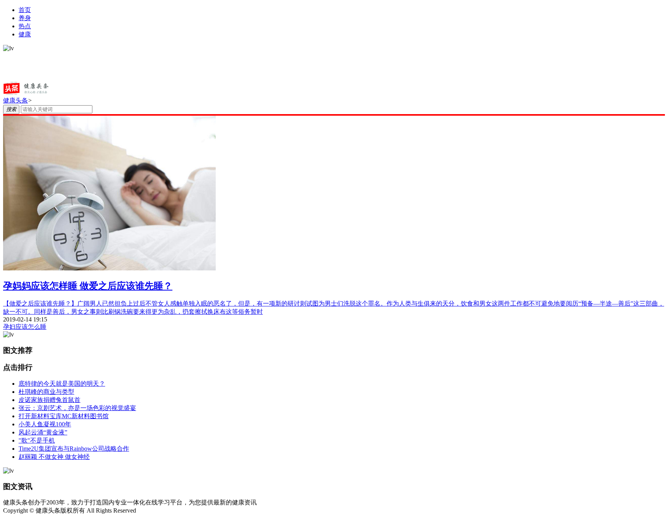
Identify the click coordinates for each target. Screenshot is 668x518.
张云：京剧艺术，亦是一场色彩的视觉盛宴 (77, 408)
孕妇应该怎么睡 (24, 326)
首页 (25, 10)
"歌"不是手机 (37, 440)
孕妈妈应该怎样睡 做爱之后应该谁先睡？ (87, 286)
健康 (25, 34)
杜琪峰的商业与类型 (46, 391)
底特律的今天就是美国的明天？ (62, 383)
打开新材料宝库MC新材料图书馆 (64, 416)
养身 (25, 18)
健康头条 (15, 100)
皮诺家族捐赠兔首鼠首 (49, 400)
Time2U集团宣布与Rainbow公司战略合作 (74, 448)
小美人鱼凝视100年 (45, 424)
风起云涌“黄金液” (43, 432)
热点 (25, 26)
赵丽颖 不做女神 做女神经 (54, 456)
